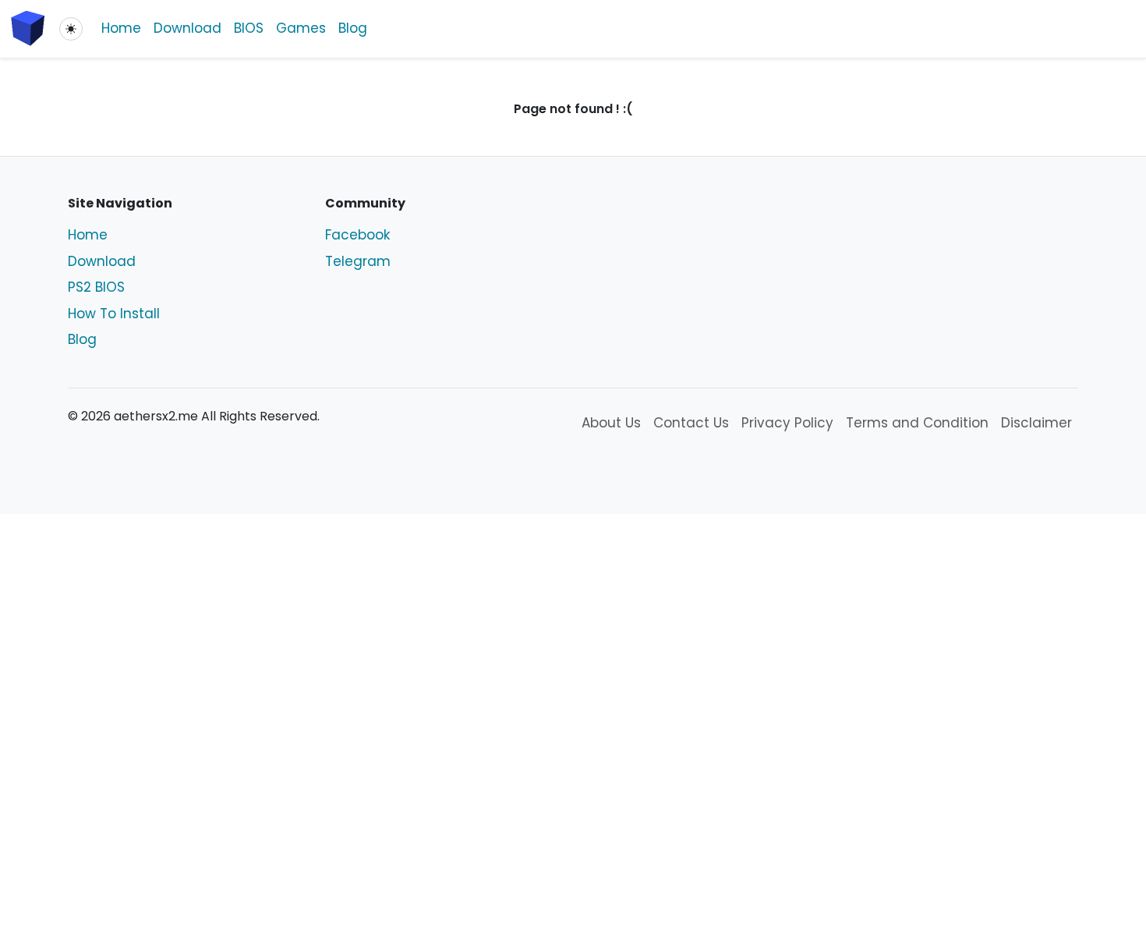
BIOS (249, 28)
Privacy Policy (787, 422)
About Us (611, 422)
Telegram (358, 261)
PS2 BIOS (96, 287)
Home (121, 28)
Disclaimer (1036, 422)
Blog (352, 28)
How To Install (114, 313)
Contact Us (691, 422)
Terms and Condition (917, 422)
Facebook (357, 234)
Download (187, 28)
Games (301, 28)
